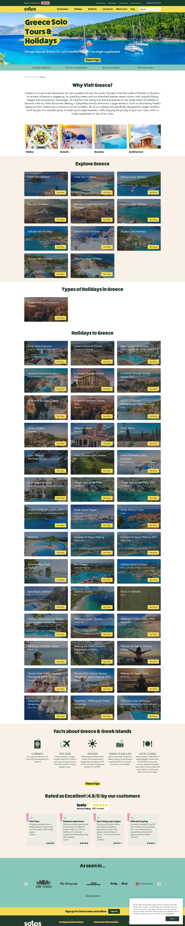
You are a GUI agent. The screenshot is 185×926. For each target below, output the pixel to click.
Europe (34, 77)
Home (27, 77)
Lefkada (151, 100)
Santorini (29, 103)
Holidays (78, 9)
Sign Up (114, 911)
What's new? (121, 9)
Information (100, 3)
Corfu (132, 103)
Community (111, 3)
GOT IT (172, 919)
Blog (133, 9)
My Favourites (135, 3)
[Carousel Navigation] (92, 883)
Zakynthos (82, 103)
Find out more (93, 895)
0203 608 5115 (154, 3)
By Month (92, 9)
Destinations (63, 9)
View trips (92, 60)
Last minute (108, 9)
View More (60, 192)
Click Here (45, 3)
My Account (123, 3)
